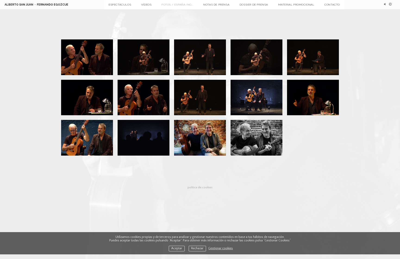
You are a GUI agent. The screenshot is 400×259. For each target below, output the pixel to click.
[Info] (390, 5)
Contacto (332, 4)
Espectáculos (120, 4)
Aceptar (176, 248)
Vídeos (146, 4)
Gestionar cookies (220, 248)
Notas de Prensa (216, 4)
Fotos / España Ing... (177, 4)
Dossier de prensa (254, 4)
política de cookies (200, 187)
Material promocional (296, 4)
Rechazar (197, 248)
